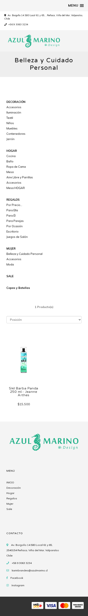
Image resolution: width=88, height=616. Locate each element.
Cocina (11, 156)
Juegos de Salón (17, 236)
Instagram (18, 585)
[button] (76, 5)
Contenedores (15, 133)
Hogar (10, 493)
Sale (9, 509)
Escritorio (12, 231)
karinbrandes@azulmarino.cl (30, 570)
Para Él (11, 215)
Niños (10, 123)
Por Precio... (14, 205)
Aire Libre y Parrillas (19, 177)
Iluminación (13, 112)
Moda (10, 264)
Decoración (13, 487)
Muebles (12, 128)
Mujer (9, 503)
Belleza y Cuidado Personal (24, 253)
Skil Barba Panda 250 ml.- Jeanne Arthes (23, 391)
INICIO (10, 482)
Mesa (10, 172)
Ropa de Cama (16, 166)
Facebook (16, 577)
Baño (9, 161)
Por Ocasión (14, 226)
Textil (9, 117)
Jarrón (10, 139)
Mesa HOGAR (15, 188)
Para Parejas (15, 221)
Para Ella (12, 210)
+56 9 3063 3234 (18, 24)
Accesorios (13, 107)
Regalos (11, 498)
